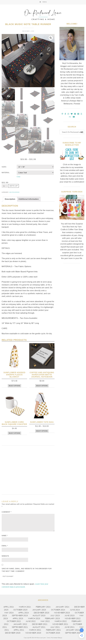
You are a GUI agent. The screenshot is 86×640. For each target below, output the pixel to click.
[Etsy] (81, 114)
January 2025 (39, 610)
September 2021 (20, 627)
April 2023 (18, 618)
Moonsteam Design (56, 637)
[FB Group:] (75, 114)
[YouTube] (74, 117)
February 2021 (53, 630)
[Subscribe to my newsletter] (71, 162)
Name (5, 535)
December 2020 (12, 633)
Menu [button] (45, 2)
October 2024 (58, 610)
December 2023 (41, 613)
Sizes (4, 167)
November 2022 (73, 618)
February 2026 (43, 607)
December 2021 (39, 624)
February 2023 (52, 618)
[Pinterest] (62, 114)
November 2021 (60, 624)
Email (5, 546)
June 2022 (31, 621)
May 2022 (45, 621)
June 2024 (75, 610)
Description (10, 199)
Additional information (28, 199)
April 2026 (9, 607)
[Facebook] (65, 114)
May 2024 (9, 613)
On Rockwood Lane (43, 15)
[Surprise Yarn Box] (71, 221)
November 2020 (33, 633)
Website (5, 556)
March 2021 (35, 630)
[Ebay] (70, 117)
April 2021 (19, 630)
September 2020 (73, 633)
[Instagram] (68, 114)
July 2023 (55, 615)
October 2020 (53, 633)
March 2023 (34, 618)
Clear (18, 177)
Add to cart (13, 186)
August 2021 (39, 627)
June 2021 (69, 627)
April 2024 (23, 613)
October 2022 (14, 621)
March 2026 (25, 607)
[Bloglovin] (72, 114)
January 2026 (62, 607)
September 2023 (20, 615)
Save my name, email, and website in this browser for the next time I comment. (27, 570)
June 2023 (69, 615)
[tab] (10, 199)
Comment (6, 512)
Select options (14, 385)
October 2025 (20, 610)
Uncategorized (14, 192)
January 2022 (20, 624)
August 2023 (39, 615)
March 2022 (61, 621)
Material (5, 172)
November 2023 (62, 613)
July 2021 (55, 627)
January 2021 (73, 630)
